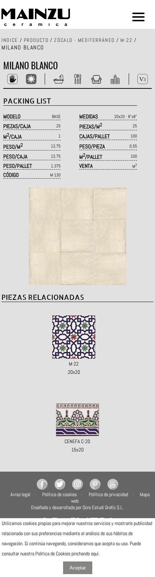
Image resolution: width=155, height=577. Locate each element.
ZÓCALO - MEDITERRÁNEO (84, 40)
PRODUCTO (36, 40)
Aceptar (78, 568)
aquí (94, 553)
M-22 (126, 40)
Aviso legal (20, 494)
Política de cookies (59, 494)
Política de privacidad (108, 494)
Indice (9, 40)
